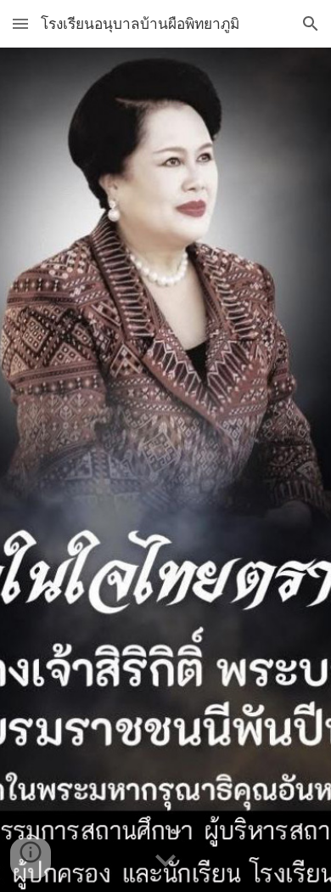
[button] (20, 23)
